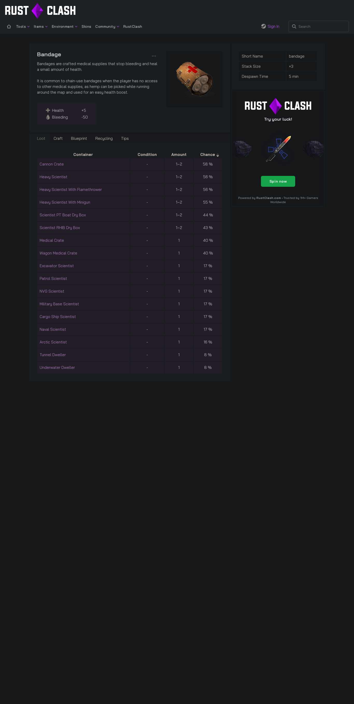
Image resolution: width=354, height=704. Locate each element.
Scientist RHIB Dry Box (60, 227)
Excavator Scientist (57, 265)
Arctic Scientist (53, 342)
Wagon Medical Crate (58, 253)
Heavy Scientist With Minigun (65, 202)
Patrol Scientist (53, 278)
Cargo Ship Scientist (58, 316)
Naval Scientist (53, 329)
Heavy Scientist (53, 176)
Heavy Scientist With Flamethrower (71, 189)
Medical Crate (52, 240)
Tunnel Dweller (53, 354)
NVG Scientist (52, 291)
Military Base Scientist (59, 303)
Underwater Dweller (57, 367)
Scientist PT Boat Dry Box (63, 214)
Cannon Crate (52, 164)
